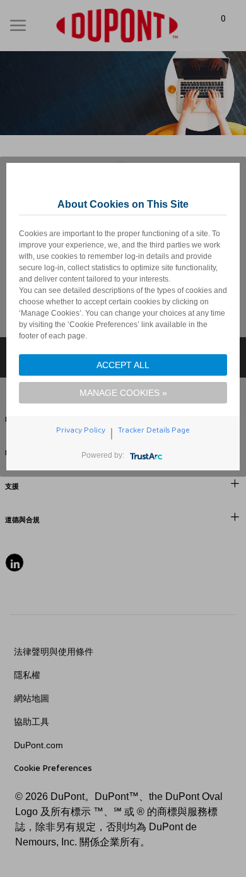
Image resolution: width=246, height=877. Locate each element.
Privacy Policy (80, 430)
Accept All (123, 365)
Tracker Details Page (154, 430)
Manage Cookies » (123, 393)
